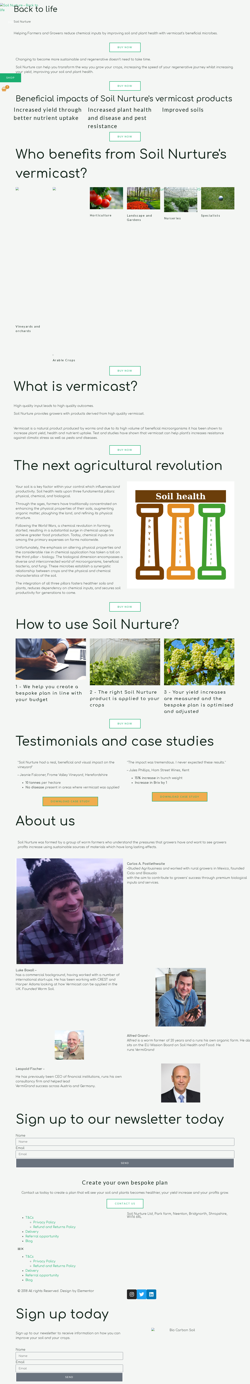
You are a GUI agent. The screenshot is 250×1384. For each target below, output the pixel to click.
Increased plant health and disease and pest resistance (120, 117)
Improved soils (183, 109)
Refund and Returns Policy (54, 1227)
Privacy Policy (44, 1222)
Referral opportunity (42, 1236)
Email (20, 1148)
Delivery (31, 1231)
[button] (70, 1249)
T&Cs (29, 1217)
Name (20, 1135)
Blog (29, 1241)
